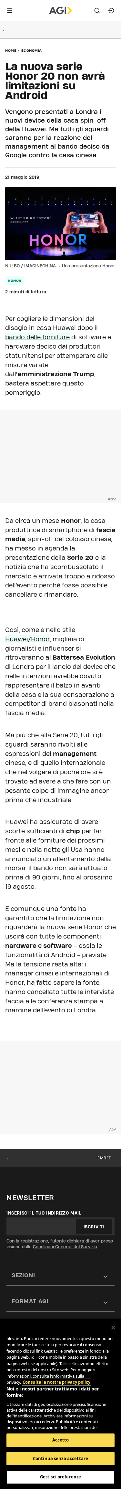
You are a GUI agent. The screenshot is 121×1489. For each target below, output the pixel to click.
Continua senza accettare (60, 1458)
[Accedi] (111, 10)
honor (14, 280)
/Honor (27, 639)
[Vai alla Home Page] (60, 10)
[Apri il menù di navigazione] (9, 10)
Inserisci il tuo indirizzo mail (44, 1213)
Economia (31, 50)
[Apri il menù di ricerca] (97, 10)
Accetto (60, 1440)
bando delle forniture (37, 337)
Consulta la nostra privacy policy (56, 1382)
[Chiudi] (113, 1327)
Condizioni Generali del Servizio (65, 1246)
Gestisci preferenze (60, 1477)
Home (10, 50)
